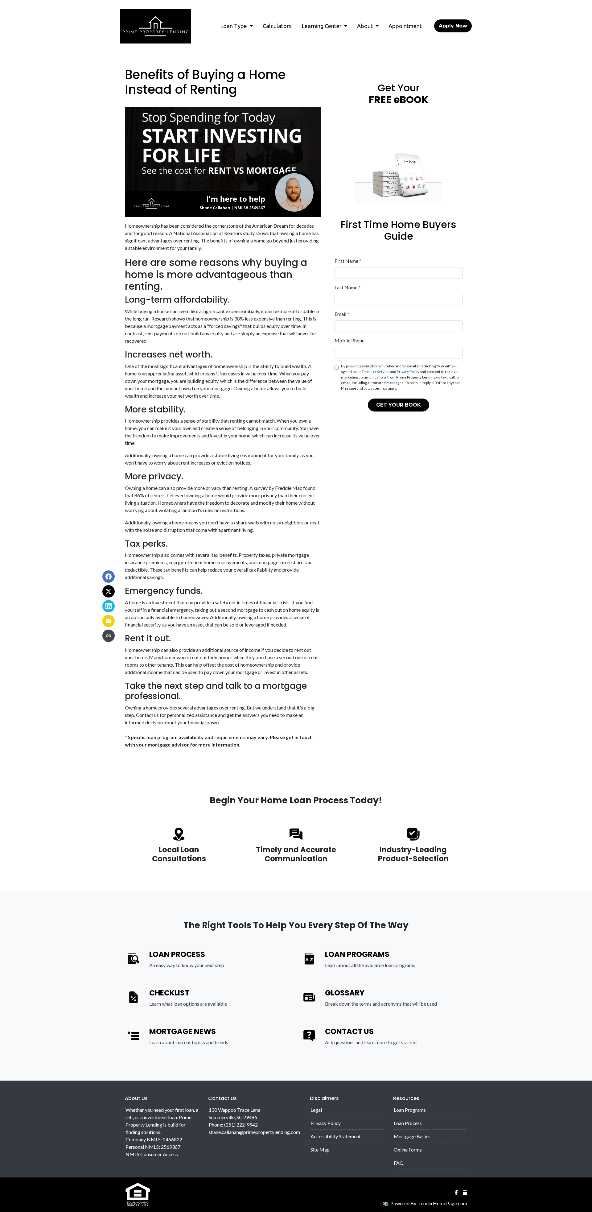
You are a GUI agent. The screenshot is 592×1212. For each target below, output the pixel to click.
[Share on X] (108, 591)
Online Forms (408, 1149)
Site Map (320, 1149)
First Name (348, 261)
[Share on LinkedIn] (108, 606)
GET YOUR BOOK (398, 405)
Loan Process (408, 1123)
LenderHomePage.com (442, 1203)
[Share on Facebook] (108, 576)
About (365, 26)
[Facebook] (456, 1192)
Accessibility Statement (335, 1136)
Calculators (277, 26)
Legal (316, 1110)
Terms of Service (375, 371)
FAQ (399, 1163)
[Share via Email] (108, 621)
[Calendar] (465, 1192)
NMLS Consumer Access (151, 1154)
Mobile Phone (349, 340)
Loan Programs (410, 1110)
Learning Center (322, 26)
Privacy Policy (408, 371)
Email (342, 314)
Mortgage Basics (412, 1136)
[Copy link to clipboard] (108, 636)
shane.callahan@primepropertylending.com (254, 1132)
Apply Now (453, 26)
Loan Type (234, 26)
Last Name (347, 287)
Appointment (405, 26)
